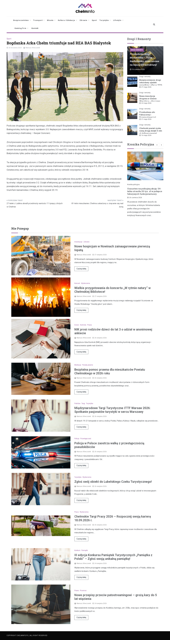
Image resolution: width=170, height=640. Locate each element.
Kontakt (35, 28)
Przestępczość (85, 439)
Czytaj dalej (81, 269)
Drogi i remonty (137, 50)
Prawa (89, 325)
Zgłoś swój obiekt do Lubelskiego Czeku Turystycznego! (113, 482)
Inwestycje (78, 242)
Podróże (77, 403)
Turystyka (104, 20)
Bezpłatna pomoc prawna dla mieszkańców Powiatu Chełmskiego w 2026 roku (109, 371)
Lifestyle (117, 20)
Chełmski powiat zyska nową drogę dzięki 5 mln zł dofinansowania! (150, 131)
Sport (94, 20)
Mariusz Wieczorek (33, 48)
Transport (37, 20)
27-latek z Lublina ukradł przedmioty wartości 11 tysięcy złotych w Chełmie (35, 205)
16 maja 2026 (146, 135)
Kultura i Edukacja (66, 20)
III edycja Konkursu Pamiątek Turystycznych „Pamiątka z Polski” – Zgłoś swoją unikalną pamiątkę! (113, 557)
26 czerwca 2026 (135, 197)
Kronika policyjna (133, 184)
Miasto (50, 20)
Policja (76, 439)
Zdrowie (83, 20)
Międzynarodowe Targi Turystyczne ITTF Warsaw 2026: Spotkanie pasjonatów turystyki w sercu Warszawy (112, 410)
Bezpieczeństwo (21, 20)
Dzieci (76, 325)
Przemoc (83, 590)
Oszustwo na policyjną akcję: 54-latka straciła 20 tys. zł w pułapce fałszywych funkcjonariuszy (144, 191)
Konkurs (77, 550)
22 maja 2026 (146, 103)
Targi (83, 403)
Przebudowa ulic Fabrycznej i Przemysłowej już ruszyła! (147, 116)
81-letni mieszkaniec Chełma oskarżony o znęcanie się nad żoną (97, 205)
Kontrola (83, 325)
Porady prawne (87, 365)
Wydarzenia (85, 283)
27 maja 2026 (146, 87)
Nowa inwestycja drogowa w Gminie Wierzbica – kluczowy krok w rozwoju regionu (150, 100)
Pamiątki (84, 550)
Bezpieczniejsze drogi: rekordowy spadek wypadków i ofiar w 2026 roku (150, 84)
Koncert (77, 283)
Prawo (76, 590)
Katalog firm (20, 28)
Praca (76, 512)
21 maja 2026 (146, 119)
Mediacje (77, 365)
